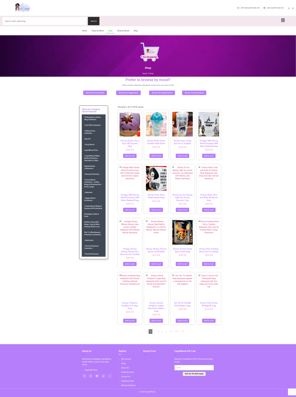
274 (182, 331)
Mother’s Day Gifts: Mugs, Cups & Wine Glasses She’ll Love (92, 224)
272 (170, 331)
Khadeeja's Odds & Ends (91, 215)
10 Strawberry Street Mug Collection (92, 118)
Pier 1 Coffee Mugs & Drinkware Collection (92, 233)
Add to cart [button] (130, 156)
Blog (136, 31)
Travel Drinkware (91, 254)
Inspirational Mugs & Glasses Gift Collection (93, 207)
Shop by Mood (98, 31)
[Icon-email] (110, 376)
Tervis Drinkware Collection (91, 247)
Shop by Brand (123, 31)
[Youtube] (97, 376)
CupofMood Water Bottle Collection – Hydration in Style (92, 158)
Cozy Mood (89, 144)
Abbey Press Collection (89, 132)
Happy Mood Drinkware (89, 199)
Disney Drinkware (91, 174)
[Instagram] (293, 8)
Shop (110, 31)
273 (176, 331)
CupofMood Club (91, 150)
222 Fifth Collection (92, 125)
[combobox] (44, 21)
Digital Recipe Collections (89, 167)
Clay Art (87, 139)
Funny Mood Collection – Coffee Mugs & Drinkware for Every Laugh (92, 183)
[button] (283, 20)
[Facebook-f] (289, 8)
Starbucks (88, 240)
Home (84, 31)
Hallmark (88, 192)
